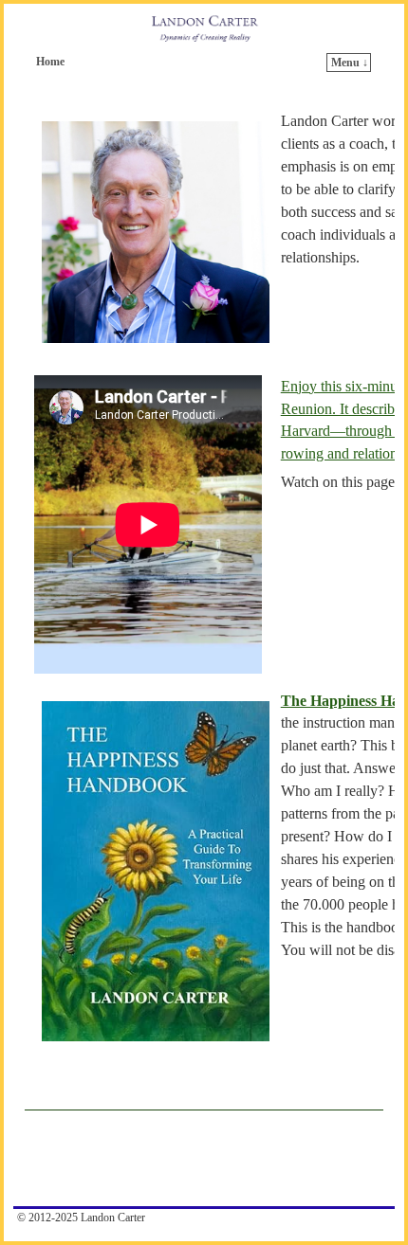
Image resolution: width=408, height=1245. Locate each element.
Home (50, 61)
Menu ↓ (349, 62)
